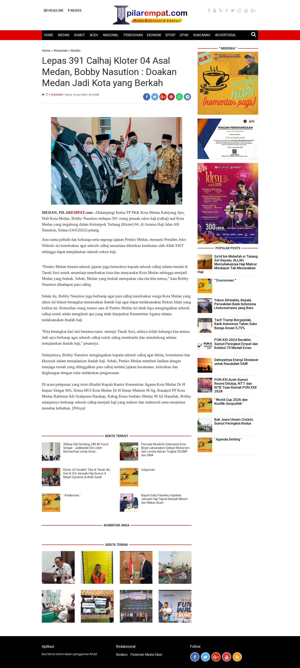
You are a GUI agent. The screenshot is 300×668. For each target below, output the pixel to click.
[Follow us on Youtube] (226, 656)
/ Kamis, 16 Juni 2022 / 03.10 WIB (81, 94)
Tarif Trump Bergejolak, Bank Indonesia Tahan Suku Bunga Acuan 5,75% (235, 324)
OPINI (184, 35)
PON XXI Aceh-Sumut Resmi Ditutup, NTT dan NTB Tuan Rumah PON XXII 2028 (235, 385)
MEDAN (63, 35)
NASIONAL (111, 35)
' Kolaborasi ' (71, 495)
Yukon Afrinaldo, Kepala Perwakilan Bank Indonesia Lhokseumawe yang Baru (235, 304)
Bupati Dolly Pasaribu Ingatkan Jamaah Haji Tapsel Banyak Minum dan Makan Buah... (164, 498)
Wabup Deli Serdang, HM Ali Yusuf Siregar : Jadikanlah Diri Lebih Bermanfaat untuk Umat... (86, 447)
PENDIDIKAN (133, 35)
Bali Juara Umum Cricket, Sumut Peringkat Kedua (233, 421)
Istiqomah (148, 470)
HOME (48, 35)
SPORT (170, 35)
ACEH (94, 35)
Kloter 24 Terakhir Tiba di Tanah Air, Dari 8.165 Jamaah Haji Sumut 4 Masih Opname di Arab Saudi (86, 473)
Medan (75, 51)
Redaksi (122, 655)
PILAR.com (75, 212)
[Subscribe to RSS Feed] (237, 656)
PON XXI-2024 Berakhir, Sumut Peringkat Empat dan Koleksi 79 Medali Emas (236, 344)
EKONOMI (154, 35)
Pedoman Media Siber (146, 655)
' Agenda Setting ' (228, 439)
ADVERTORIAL (225, 35)
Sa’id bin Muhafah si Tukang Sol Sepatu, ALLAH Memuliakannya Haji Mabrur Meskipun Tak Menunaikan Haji (228, 264)
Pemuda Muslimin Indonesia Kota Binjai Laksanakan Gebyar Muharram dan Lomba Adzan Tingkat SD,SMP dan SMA (165, 449)
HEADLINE (55, 10)
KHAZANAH (201, 35)
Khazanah (60, 51)
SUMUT (79, 35)
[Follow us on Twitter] (205, 656)
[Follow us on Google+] (216, 656)
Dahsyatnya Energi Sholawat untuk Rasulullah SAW (236, 362)
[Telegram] (187, 96)
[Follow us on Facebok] (194, 656)
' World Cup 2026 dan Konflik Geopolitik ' (231, 402)
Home (46, 51)
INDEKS (76, 10)
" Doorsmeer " (225, 280)
